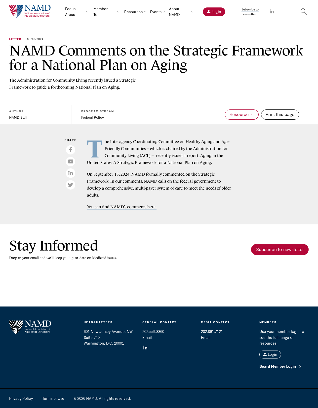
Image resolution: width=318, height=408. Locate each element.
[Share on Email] (70, 161)
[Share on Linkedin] (272, 12)
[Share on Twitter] (70, 184)
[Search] (303, 11)
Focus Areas (70, 11)
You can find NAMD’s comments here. (122, 206)
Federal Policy (92, 117)
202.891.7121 (212, 331)
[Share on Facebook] (70, 149)
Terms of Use (53, 398)
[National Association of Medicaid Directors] (30, 11)
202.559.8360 (153, 331)
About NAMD (174, 11)
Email (147, 337)
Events (155, 11)
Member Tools (100, 11)
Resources (133, 11)
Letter (15, 39)
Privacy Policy (21, 398)
